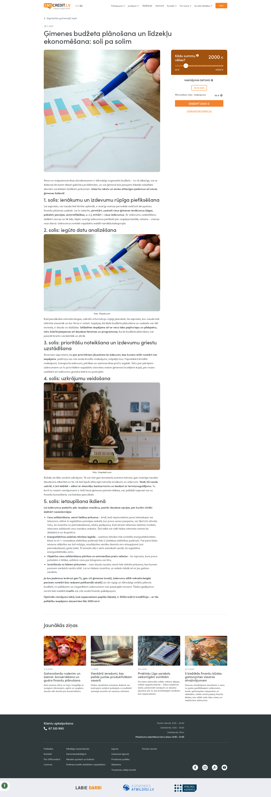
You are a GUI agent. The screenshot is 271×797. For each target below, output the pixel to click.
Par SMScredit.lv (52, 759)
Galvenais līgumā (120, 753)
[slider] (185, 65)
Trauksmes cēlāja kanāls (123, 769)
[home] (57, 6)
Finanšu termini (149, 748)
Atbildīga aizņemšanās (77, 748)
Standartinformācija (199, 111)
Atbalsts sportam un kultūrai (80, 759)
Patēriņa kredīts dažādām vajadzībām (85, 764)
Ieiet (221, 5)
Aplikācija (147, 5)
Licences (48, 764)
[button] (118, 5)
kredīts (70, 591)
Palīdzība (48, 748)
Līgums (114, 748)
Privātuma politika (120, 759)
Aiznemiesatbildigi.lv (76, 753)
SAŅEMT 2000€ (199, 103)
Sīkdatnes (116, 764)
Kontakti (48, 753)
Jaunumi (160, 5)
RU (81, 5)
